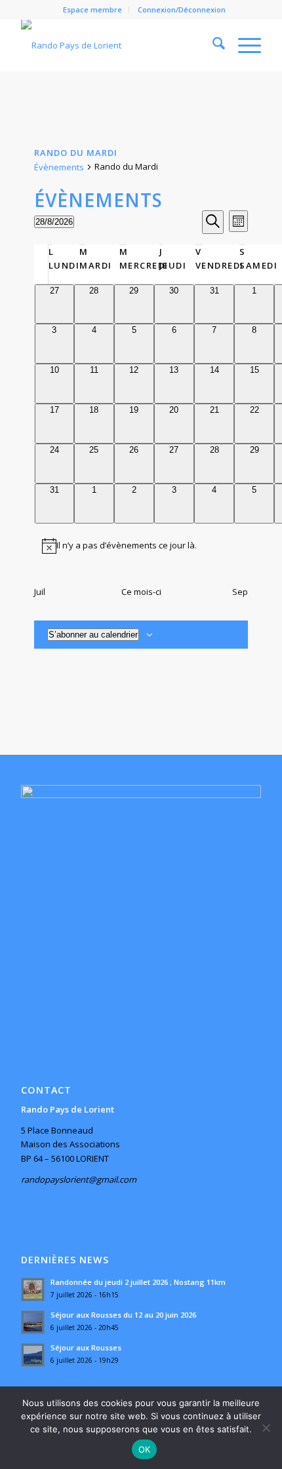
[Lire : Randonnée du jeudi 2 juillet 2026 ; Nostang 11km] (33, 1289)
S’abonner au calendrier (93, 634)
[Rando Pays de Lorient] (116, 45)
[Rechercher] (212, 45)
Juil (39, 592)
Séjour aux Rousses (85, 1347)
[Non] (265, 1427)
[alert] (141, 546)
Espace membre (92, 9)
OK (144, 1449)
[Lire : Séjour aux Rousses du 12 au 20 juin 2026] (33, 1322)
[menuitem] (92, 10)
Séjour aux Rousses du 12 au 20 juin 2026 (123, 1315)
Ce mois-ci (141, 592)
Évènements (59, 167)
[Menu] (243, 45)
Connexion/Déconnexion (182, 9)
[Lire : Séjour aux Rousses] (33, 1355)
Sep (240, 592)
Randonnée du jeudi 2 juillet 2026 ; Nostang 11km (138, 1282)
